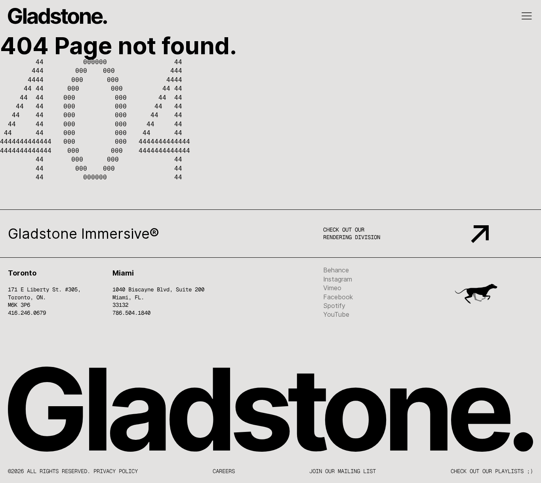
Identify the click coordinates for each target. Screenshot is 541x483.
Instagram (337, 279)
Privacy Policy (115, 471)
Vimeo (332, 288)
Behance (336, 270)
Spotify (334, 306)
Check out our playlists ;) (492, 471)
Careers (224, 471)
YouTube (336, 314)
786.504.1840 (131, 312)
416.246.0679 (27, 312)
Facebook (338, 297)
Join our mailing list (342, 471)
